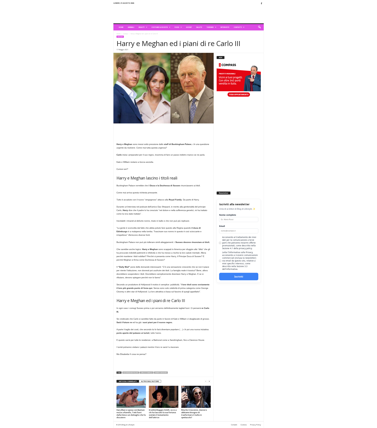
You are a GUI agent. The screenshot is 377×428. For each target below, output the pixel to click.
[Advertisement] (210, 13)
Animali (131, 27)
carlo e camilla (146, 373)
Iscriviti (238, 276)
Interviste (224, 27)
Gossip (189, 27)
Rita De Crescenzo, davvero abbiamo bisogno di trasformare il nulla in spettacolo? (194, 414)
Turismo (210, 27)
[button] (259, 27)
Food (177, 27)
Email (222, 226)
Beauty (142, 27)
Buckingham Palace (130, 373)
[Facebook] (261, 3)
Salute (199, 27)
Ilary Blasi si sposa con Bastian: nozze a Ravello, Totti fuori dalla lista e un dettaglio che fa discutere (131, 414)
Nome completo (227, 214)
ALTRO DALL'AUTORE (150, 381)
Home (121, 27)
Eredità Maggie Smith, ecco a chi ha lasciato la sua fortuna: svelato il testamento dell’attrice (163, 414)
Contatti (238, 27)
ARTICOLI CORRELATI (128, 381)
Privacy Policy (255, 425)
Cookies (243, 425)
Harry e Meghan (161, 373)
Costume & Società (159, 27)
